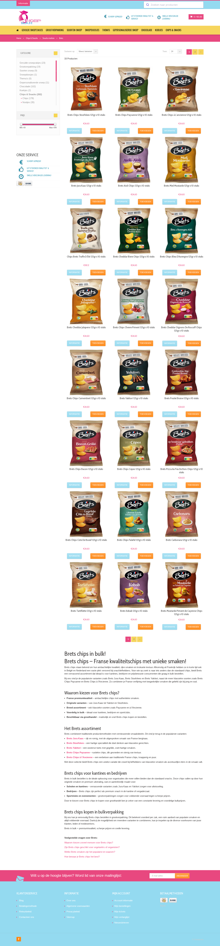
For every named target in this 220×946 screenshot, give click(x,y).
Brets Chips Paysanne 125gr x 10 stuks (134, 114)
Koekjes (159, 30)
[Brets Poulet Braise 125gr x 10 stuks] (181, 372)
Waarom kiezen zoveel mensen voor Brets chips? (88, 842)
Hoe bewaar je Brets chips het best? (82, 856)
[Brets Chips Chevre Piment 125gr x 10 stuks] (134, 301)
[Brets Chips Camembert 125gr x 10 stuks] (86, 372)
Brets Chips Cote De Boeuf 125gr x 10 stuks (86, 539)
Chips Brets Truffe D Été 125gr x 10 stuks (86, 256)
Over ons (71, 900)
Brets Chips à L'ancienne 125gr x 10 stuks (181, 114)
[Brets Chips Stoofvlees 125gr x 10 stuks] (86, 89)
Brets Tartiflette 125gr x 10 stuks (86, 610)
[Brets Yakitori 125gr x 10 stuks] (134, 372)
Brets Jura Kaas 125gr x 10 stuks (86, 185)
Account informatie (123, 900)
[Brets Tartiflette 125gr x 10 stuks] (86, 585)
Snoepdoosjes (92, 30)
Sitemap (70, 917)
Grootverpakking (55, 30)
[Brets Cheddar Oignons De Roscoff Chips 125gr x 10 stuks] (181, 301)
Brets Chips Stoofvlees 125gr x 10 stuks (86, 114)
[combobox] (174, 4)
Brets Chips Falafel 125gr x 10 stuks (134, 539)
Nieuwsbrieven (121, 922)
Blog (21, 900)
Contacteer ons (26, 917)
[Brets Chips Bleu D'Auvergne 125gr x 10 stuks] (181, 231)
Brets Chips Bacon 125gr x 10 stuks (86, 469)
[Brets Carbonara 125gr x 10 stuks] (181, 514)
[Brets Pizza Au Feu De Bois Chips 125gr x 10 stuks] (181, 443)
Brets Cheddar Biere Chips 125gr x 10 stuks (134, 256)
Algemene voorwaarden (78, 906)
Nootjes (28, 102)
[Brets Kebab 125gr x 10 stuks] (134, 585)
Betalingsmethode (28, 906)
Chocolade (146, 30)
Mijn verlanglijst (121, 917)
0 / (197, 17)
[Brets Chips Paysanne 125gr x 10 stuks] (134, 89)
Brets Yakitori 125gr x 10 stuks (134, 398)
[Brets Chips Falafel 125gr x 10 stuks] (134, 514)
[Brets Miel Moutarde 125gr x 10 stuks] (181, 160)
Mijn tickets (119, 911)
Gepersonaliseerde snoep (125, 30)
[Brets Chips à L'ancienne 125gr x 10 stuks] (181, 89)
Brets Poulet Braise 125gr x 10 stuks (181, 398)
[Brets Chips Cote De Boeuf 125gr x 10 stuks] (86, 514)
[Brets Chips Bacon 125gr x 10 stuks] (86, 443)
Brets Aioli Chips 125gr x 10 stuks (134, 185)
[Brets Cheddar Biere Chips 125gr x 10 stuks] (134, 231)
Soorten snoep (74, 30)
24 (172, 51)
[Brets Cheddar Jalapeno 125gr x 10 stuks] (86, 301)
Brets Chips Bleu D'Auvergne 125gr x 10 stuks (181, 256)
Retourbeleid (25, 911)
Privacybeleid (73, 911)
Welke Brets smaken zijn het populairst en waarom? (89, 852)
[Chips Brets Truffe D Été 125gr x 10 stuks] (86, 231)
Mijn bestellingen (122, 906)
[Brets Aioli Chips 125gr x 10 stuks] (134, 160)
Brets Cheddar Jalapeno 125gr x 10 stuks (86, 327)
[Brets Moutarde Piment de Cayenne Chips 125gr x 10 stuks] (181, 585)
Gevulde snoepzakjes (32, 30)
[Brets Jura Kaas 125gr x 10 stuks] (86, 160)
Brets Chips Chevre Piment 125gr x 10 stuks (134, 327)
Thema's (106, 30)
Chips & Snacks (173, 30)
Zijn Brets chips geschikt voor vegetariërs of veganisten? (92, 847)
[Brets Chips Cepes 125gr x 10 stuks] (134, 443)
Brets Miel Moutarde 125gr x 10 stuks (181, 185)
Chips (28, 98)
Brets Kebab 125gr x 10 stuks (134, 610)
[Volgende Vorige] (201, 52)
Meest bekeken (85, 51)
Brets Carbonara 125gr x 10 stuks (181, 539)
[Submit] (147, 4)
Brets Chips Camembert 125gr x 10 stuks (86, 398)
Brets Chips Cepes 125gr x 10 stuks (134, 469)
